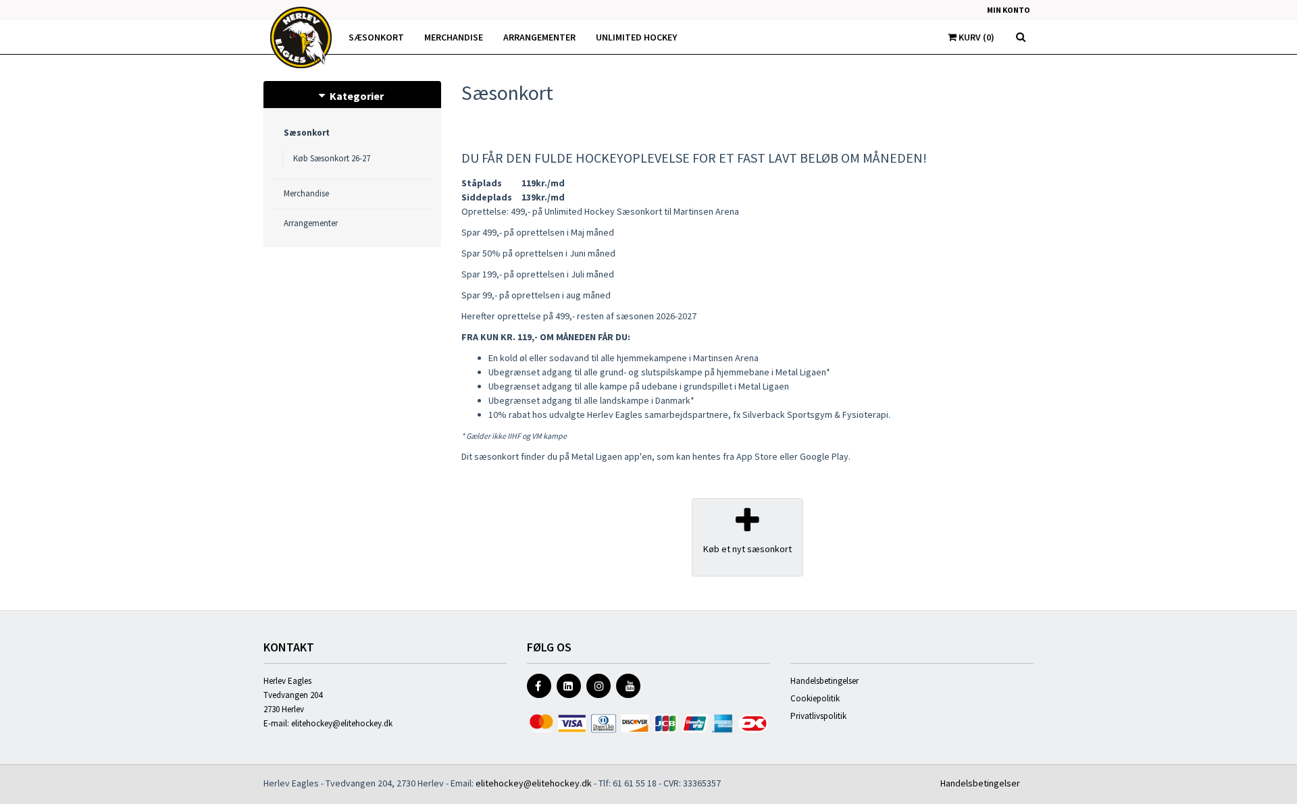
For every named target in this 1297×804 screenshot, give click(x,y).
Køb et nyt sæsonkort (747, 549)
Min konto (1008, 10)
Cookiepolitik (815, 698)
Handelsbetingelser (824, 681)
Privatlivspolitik (818, 716)
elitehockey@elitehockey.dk (341, 723)
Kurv (975, 37)
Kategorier (356, 96)
